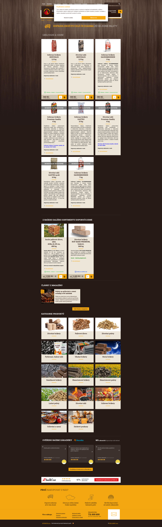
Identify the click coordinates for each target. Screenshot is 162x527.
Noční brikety (108, 357)
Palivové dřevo (81, 333)
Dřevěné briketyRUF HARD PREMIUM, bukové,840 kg (81, 242)
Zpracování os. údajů (77, 517)
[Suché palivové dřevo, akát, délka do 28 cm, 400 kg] (54, 230)
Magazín (65, 4)
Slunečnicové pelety (108, 380)
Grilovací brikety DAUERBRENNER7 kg (81, 175)
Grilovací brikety (108, 403)
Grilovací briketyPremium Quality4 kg (54, 119)
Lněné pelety (54, 403)
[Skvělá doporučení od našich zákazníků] (111, 495)
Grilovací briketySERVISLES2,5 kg (54, 57)
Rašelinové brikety (54, 380)
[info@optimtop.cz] (114, 514)
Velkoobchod (77, 4)
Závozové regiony (60, 513)
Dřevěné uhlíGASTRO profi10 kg (54, 175)
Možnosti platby (76, 513)
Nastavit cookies (68, 17)
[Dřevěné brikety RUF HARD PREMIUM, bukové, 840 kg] (81, 230)
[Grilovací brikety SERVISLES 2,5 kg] (54, 46)
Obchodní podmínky (61, 517)
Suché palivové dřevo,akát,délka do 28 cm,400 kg (54, 242)
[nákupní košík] (120, 12)
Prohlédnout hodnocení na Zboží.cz (106, 480)
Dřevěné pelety (108, 333)
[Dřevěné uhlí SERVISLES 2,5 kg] (81, 46)
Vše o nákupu (57, 4)
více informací (49, 78)
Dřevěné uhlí (81, 403)
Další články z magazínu (81, 309)
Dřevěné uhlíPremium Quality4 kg (108, 119)
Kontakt (85, 4)
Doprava (58, 515)
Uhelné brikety (81, 357)
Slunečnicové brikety (81, 380)
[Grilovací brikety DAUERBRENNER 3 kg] (108, 46)
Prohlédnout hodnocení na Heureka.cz (80, 469)
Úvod (43, 4)
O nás (70, 4)
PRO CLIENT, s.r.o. (113, 523)
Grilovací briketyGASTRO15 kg (81, 119)
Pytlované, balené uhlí (54, 357)
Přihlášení (99, 4)
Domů (42, 20)
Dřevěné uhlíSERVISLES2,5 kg (81, 57)
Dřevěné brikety (54, 333)
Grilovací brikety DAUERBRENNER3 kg (108, 57)
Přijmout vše (93, 17)
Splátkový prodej (76, 515)
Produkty (49, 4)
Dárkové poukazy (81, 426)
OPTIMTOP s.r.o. (46, 523)
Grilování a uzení (54, 426)
